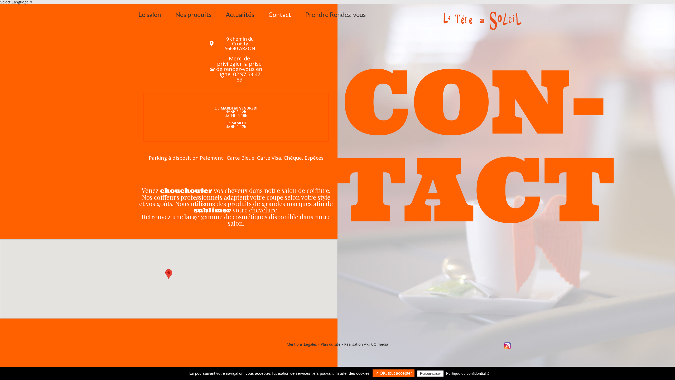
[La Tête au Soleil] (490, 21)
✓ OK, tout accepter (393, 373)
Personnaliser (430, 374)
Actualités (240, 14)
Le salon (149, 14)
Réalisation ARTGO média (366, 344)
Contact (279, 14)
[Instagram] (507, 345)
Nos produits (193, 14)
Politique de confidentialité (468, 373)
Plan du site (330, 344)
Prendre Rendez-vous (335, 14)
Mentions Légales (302, 344)
